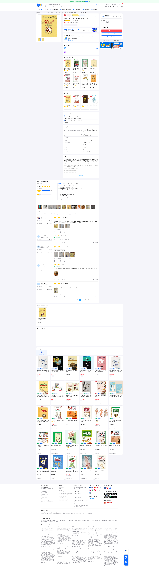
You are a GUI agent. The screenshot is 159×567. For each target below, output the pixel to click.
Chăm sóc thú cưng (75, 557)
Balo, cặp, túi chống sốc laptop (79, 529)
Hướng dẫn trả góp (44, 498)
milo (74, 520)
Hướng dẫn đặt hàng (44, 492)
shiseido (42, 521)
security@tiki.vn (50, 503)
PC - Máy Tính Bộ (77, 544)
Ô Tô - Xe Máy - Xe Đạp (93, 556)
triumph (83, 520)
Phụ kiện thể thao (111, 537)
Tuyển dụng (61, 490)
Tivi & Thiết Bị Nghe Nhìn (94, 536)
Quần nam (63, 535)
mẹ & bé (56, 6)
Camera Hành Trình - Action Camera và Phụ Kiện (110, 550)
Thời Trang (97, 528)
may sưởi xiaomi (109, 560)
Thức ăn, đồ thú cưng (46, 543)
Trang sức (74, 537)
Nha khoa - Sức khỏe (94, 553)
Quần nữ (64, 528)
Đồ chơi (52, 528)
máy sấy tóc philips (111, 558)
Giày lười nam (59, 551)
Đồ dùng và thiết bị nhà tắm (79, 551)
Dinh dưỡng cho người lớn (47, 532)
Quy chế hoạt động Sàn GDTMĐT (80, 487)
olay (106, 520)
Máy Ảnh (113, 554)
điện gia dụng (48, 6)
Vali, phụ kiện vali (83, 529)
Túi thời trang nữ (60, 556)
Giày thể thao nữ (112, 542)
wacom (96, 520)
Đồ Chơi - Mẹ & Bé (45, 526)
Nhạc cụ (80, 553)
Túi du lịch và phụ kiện (78, 528)
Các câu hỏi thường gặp (45, 489)
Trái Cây (42, 537)
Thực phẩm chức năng (47, 554)
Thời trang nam (60, 534)
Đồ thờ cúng (76, 553)
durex (66, 520)
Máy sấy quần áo (109, 532)
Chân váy (64, 530)
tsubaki (57, 521)
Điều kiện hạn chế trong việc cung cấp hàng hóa (80, 495)
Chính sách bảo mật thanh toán (64, 491)
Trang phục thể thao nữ (108, 535)
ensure (63, 520)
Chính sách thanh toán (78, 497)
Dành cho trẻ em (46, 542)
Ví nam (58, 562)
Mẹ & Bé (94, 532)
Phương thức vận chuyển (45, 494)
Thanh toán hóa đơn (91, 550)
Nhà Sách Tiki (91, 561)
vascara (42, 520)
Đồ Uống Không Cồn (78, 561)
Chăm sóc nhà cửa (47, 544)
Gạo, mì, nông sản (47, 540)
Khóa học (97, 550)
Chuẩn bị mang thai (46, 534)
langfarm (46, 521)
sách (68, 6)
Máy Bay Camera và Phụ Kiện (110, 554)
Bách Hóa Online (76, 556)
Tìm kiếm (97, 4)
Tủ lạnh (107, 529)
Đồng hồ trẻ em (84, 538)
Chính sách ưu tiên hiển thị (78, 498)
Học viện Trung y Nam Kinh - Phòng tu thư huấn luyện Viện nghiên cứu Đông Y (82, 16)
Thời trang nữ (59, 526)
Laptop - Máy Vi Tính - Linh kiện (79, 540)
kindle (90, 520)
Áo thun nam (59, 535)
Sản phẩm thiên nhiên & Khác (47, 557)
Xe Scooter (97, 558)
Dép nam (62, 552)
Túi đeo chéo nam (63, 562)
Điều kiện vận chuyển (62, 502)
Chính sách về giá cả (77, 493)
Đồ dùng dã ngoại (111, 536)
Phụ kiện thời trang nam (79, 533)
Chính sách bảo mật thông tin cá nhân (65, 493)
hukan (50, 521)
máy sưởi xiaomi (112, 561)
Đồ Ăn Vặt (76, 560)
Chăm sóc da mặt (44, 553)
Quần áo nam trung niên (63, 540)
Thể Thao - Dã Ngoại (108, 534)
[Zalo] (110, 488)
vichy (52, 521)
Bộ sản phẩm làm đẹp (47, 560)
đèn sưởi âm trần (109, 564)
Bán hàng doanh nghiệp (63, 500)
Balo (73, 528)
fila (54, 521)
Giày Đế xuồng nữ (63, 548)
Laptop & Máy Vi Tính (96, 534)
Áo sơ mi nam (63, 536)
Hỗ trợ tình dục (50, 559)
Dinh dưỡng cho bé (46, 531)
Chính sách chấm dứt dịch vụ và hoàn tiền (80, 503)
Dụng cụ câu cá (108, 539)
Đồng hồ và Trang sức (77, 535)
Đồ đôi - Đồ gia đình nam (64, 538)
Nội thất (77, 550)
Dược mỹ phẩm (51, 560)
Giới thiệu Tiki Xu (62, 497)
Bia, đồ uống (45, 541)
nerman (93, 520)
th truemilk (53, 520)
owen (60, 520)
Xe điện (98, 557)
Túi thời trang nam (61, 561)
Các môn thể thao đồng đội (111, 540)
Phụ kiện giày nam (62, 553)
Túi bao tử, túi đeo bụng (66, 563)
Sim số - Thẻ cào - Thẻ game (97, 554)
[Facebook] (105, 488)
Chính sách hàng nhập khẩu (46, 500)
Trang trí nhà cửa (75, 548)
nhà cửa (65, 6)
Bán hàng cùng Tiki (77, 488)
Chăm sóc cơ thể (46, 555)
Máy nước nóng (110, 531)
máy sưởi (105, 557)
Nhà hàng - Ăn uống (93, 552)
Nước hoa (45, 559)
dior (45, 520)
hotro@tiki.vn (50, 501)
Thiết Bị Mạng (78, 543)
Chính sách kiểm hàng (45, 495)
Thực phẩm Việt (50, 538)
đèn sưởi (108, 557)
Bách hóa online (93, 533)
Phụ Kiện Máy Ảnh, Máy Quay (109, 548)
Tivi (106, 531)
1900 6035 (46, 515)
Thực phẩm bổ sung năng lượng (111, 543)
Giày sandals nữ (63, 546)
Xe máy (91, 558)
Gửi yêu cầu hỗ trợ (44, 491)
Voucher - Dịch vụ (92, 548)
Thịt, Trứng (47, 537)
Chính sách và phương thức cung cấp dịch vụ (80, 501)
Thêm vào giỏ (111, 33)
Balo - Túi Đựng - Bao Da (110, 551)
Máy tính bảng (45, 550)
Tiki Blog (60, 488)
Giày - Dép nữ (60, 543)
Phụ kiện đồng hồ (77, 538)
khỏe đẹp (61, 6)
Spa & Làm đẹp (95, 551)
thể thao (71, 6)
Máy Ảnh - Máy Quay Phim (109, 546)
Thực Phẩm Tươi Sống (45, 536)
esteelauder (49, 520)
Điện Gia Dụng (44, 562)
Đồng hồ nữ (79, 537)
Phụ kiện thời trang (76, 531)
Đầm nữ (60, 528)
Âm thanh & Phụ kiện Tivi (108, 528)
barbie (57, 520)
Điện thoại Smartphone (45, 548)
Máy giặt (107, 530)
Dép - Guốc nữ (64, 545)
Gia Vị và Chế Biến (77, 559)
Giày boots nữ (60, 547)
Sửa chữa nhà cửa (77, 549)
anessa (100, 520)
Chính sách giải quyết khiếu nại (64, 494)
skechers (77, 520)
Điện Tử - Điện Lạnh (108, 526)
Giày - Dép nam (60, 550)
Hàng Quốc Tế (91, 526)
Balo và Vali (74, 526)
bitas (115, 520)
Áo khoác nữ (65, 529)
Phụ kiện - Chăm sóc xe (92, 557)
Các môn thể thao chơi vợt (111, 541)
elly (72, 520)
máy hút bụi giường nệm (110, 562)
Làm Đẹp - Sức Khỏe (45, 552)
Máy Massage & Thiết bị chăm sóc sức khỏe (48, 556)
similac (109, 520)
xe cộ (53, 6)
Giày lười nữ (66, 547)
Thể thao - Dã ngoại (93, 530)
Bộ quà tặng (77, 562)
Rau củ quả (45, 538)
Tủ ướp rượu (115, 532)
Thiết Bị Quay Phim (110, 553)
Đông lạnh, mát (48, 539)
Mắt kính (82, 532)
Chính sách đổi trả (44, 497)
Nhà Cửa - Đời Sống (76, 546)
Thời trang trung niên (62, 532)
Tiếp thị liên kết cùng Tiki (63, 499)
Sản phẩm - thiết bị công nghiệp (95, 535)
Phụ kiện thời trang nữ (76, 532)
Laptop (82, 544)
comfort (112, 520)
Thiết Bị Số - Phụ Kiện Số (93, 539)
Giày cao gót (59, 545)
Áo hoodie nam (61, 537)
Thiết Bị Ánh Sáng (110, 549)
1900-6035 (46, 487)
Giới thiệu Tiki (61, 487)
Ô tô (94, 558)
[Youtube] (107, 488)
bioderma (69, 520)
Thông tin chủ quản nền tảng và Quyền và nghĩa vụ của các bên (81, 506)
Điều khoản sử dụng (62, 496)
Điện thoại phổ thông (46, 549)
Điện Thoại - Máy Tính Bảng (47, 546)
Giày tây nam (64, 551)
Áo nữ (58, 528)
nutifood (87, 520)
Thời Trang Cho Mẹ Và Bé (45, 528)
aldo (80, 520)
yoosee (103, 520)
